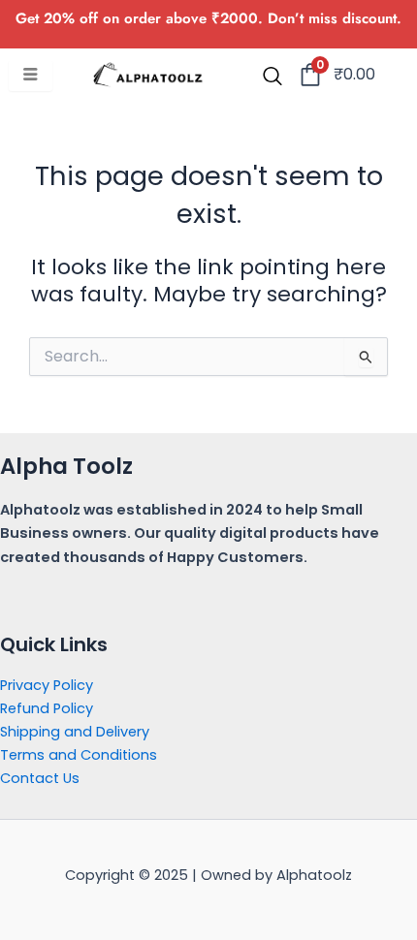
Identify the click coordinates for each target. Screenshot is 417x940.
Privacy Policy (46, 685)
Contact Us (40, 778)
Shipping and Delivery (74, 731)
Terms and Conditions (78, 755)
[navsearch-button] (272, 77)
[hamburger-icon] (30, 75)
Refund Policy (46, 708)
